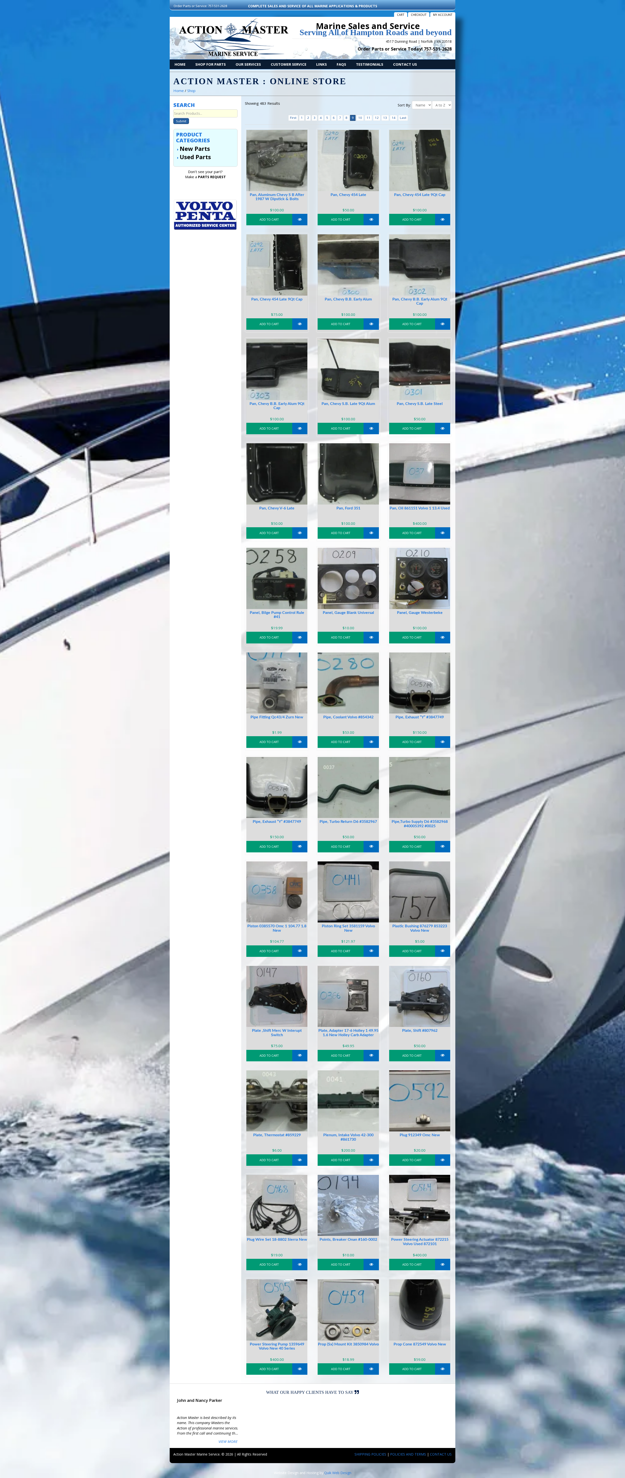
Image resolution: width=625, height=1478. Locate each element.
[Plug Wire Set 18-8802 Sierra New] (276, 1205)
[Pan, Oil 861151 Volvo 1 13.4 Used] (419, 473)
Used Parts (195, 157)
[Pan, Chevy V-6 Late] (276, 473)
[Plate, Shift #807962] (419, 996)
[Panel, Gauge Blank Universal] (348, 578)
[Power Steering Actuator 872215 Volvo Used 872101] (419, 1205)
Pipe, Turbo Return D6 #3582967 (348, 822)
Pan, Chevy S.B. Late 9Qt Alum (348, 404)
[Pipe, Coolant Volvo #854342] (348, 682)
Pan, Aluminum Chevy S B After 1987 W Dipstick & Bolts (277, 197)
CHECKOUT (419, 15)
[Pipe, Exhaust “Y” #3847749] (419, 682)
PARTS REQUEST (212, 177)
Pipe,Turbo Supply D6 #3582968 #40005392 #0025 (420, 824)
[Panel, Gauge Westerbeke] (419, 578)
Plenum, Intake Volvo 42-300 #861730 (348, 1137)
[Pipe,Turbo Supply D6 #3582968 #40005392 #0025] (419, 787)
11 (368, 117)
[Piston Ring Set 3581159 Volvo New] (348, 891)
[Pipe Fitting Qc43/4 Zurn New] (276, 682)
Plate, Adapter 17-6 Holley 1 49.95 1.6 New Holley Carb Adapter (348, 1033)
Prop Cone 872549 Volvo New (420, 1344)
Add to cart (269, 219)
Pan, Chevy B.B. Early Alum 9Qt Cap (419, 301)
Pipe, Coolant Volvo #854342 (348, 717)
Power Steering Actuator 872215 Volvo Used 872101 (419, 1242)
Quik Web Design (337, 1472)
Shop (191, 90)
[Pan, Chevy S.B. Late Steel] (419, 369)
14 (394, 117)
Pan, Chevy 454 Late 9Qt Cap (419, 195)
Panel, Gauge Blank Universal (348, 613)
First (293, 117)
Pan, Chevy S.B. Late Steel (420, 404)
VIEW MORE (228, 1441)
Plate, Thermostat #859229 (277, 1135)
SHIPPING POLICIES (370, 1454)
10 (360, 117)
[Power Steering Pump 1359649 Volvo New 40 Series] (276, 1309)
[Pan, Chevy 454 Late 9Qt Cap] (419, 160)
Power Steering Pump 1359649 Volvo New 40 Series (277, 1346)
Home (178, 90)
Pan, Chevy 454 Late (348, 195)
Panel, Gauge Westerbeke (420, 613)
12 (377, 117)
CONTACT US (441, 1454)
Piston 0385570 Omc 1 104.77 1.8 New (276, 928)
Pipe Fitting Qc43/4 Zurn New (276, 717)
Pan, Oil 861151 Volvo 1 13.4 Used (420, 508)
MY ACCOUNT (442, 15)
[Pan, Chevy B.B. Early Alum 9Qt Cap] (419, 264)
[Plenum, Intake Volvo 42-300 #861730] (348, 1100)
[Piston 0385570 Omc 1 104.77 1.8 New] (276, 891)
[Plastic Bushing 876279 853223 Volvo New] (419, 891)
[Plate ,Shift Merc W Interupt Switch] (276, 996)
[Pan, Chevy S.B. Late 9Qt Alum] (348, 369)
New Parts (195, 149)
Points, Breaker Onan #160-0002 (348, 1239)
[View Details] (300, 219)
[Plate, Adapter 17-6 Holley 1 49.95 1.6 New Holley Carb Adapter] (348, 996)
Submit (181, 121)
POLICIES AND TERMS (408, 1454)
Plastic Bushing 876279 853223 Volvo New (419, 928)
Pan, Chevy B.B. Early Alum (348, 299)
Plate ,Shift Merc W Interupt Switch (277, 1033)
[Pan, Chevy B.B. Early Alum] (348, 264)
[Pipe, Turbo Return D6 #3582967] (348, 787)
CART (400, 15)
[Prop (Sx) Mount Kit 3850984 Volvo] (348, 1309)
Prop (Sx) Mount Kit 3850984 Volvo (348, 1344)
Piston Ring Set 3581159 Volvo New (348, 928)
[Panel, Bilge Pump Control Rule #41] (276, 578)
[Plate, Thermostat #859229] (276, 1100)
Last (403, 117)
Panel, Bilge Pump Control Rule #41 (277, 615)
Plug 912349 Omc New (420, 1135)
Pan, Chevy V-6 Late (276, 508)
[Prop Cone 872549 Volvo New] (419, 1309)
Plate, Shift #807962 (420, 1031)
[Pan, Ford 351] (348, 473)
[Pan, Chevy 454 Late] (348, 160)
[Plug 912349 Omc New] (419, 1100)
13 (385, 117)
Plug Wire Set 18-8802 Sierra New (277, 1239)
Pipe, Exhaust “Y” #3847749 (420, 717)
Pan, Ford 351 (348, 508)
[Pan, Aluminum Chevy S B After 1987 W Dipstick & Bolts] (276, 160)
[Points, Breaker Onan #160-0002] (348, 1205)
